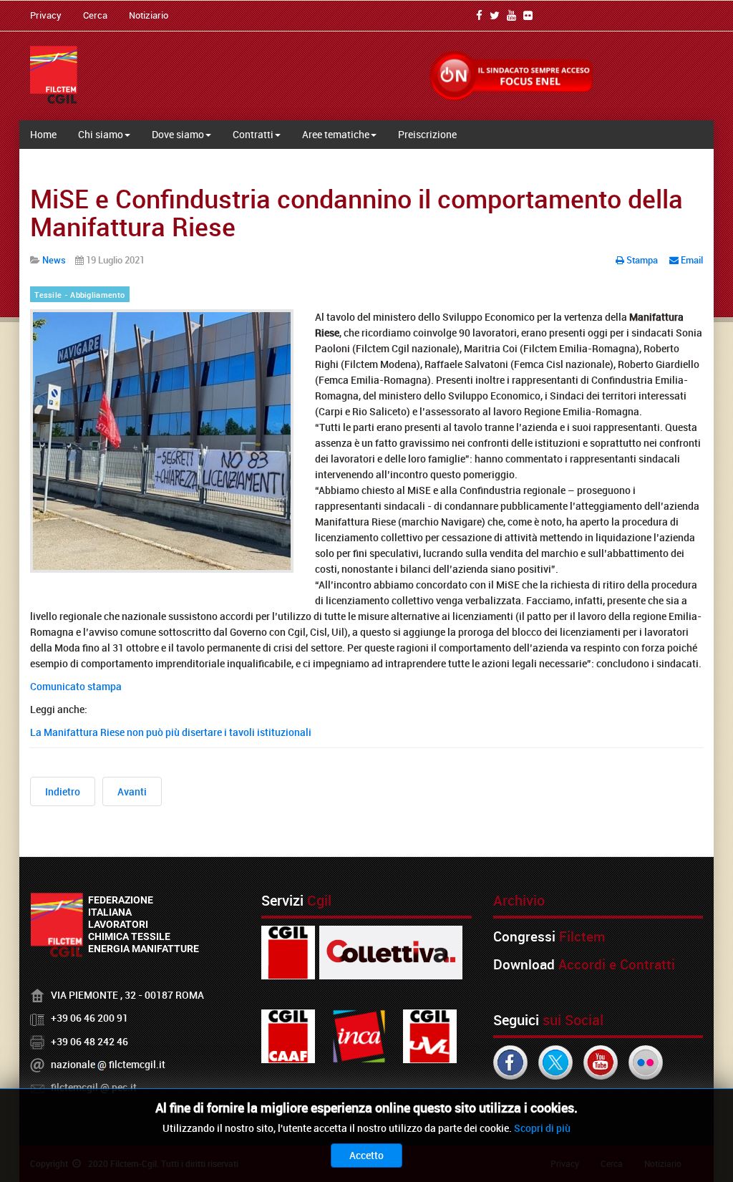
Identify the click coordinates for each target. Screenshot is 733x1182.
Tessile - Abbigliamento (79, 295)
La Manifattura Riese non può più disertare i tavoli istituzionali (170, 732)
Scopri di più (542, 1128)
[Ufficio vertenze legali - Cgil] (430, 1035)
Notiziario (148, 15)
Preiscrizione (427, 134)
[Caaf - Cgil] (288, 1035)
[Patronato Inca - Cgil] (359, 1035)
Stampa (642, 259)
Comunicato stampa (76, 686)
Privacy (46, 15)
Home (43, 134)
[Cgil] (288, 951)
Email (691, 259)
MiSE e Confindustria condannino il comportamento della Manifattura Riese (356, 212)
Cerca (95, 15)
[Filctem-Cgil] (53, 75)
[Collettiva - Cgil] (390, 951)
